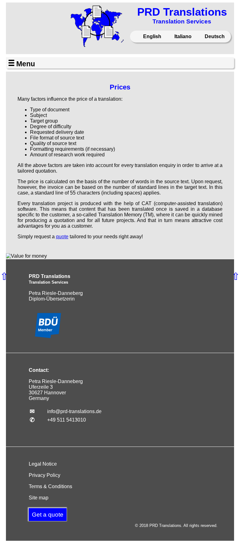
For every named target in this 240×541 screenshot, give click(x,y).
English (151, 36)
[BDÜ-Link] (48, 336)
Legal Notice (43, 464)
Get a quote (47, 514)
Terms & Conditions (50, 486)
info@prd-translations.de (74, 411)
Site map (38, 497)
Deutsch (214, 36)
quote (62, 236)
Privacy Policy (44, 475)
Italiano (182, 36)
